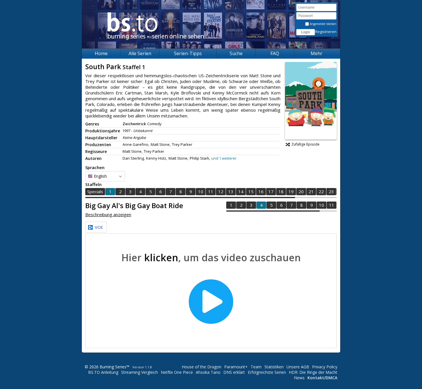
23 (331, 191)
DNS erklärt (234, 372)
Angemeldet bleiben (322, 24)
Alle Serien (140, 53)
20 (301, 191)
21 (311, 191)
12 (220, 191)
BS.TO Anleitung (103, 372)
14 (240, 191)
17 (271, 191)
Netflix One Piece (177, 372)
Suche (236, 53)
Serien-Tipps (188, 53)
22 (321, 191)
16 (261, 191)
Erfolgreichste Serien (267, 372)
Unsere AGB (298, 366)
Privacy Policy (324, 366)
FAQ (274, 53)
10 (200, 191)
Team (256, 366)
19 (291, 191)
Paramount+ (236, 366)
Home (101, 53)
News (299, 377)
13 (230, 191)
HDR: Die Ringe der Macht (313, 372)
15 (250, 191)
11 (210, 191)
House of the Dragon (201, 366)
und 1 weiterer (224, 158)
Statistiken (274, 366)
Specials (95, 191)
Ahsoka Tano (208, 372)
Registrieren (325, 31)
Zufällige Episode (305, 144)
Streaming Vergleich (139, 372)
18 (281, 191)
